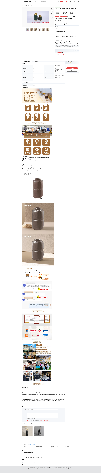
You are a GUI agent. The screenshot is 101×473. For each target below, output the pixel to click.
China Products (35, 467)
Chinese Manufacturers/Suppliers (41, 467)
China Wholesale (47, 467)
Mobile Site (67, 467)
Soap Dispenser (66, 447)
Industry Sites (55, 467)
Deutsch (49, 468)
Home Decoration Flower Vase (62, 461)
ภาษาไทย (63, 468)
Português (37, 468)
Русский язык (43, 468)
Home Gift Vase (70, 461)
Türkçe (66, 468)
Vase (28, 5)
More (22, 464)
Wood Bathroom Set (24, 447)
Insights (70, 467)
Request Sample (70, 18)
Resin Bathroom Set (24, 446)
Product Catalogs (33, 444)
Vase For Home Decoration (54, 461)
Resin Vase (31, 5)
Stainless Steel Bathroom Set (54, 446)
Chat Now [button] (73, 16)
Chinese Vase (31, 461)
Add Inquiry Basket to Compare (38, 32)
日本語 (59, 468)
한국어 (57, 468)
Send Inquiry (61, 16)
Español (34, 468)
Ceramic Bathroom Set (39, 446)
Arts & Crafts (25, 5)
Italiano (46, 468)
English (32, 468)
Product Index (64, 467)
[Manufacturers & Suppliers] (26, 1)
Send (28, 420)
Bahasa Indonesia (72, 468)
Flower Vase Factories (25, 461)
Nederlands (52, 468)
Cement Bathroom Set (39, 447)
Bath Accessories (52, 447)
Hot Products (31, 467)
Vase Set (36, 461)
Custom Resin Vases (32, 457)
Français (40, 468)
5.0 (66, 62)
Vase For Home (47, 461)
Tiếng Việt (68, 468)
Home (22, 5)
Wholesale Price (51, 467)
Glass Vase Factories (41, 461)
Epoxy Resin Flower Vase (26, 457)
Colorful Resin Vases (39, 457)
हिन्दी (61, 468)
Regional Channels (60, 467)
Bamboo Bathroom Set (67, 446)
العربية (54, 468)
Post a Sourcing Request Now (44, 420)
